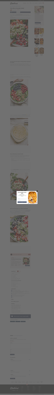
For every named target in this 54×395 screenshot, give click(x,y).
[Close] (37, 191)
